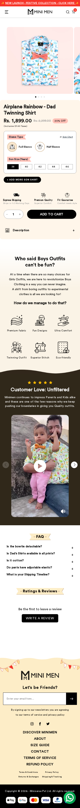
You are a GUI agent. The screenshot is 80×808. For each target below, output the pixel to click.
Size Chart (68, 137)
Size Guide (40, 745)
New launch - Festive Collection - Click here (40, 3)
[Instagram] (32, 724)
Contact (40, 751)
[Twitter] (48, 724)
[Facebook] (40, 724)
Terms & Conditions (28, 772)
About (40, 738)
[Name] (71, 699)
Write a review (40, 618)
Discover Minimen (40, 732)
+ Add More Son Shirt (22, 180)
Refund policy (40, 764)
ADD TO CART (51, 214)
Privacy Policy (52, 772)
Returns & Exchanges (28, 777)
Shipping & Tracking (52, 777)
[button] (35, 97)
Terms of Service (40, 758)
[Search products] (67, 12)
